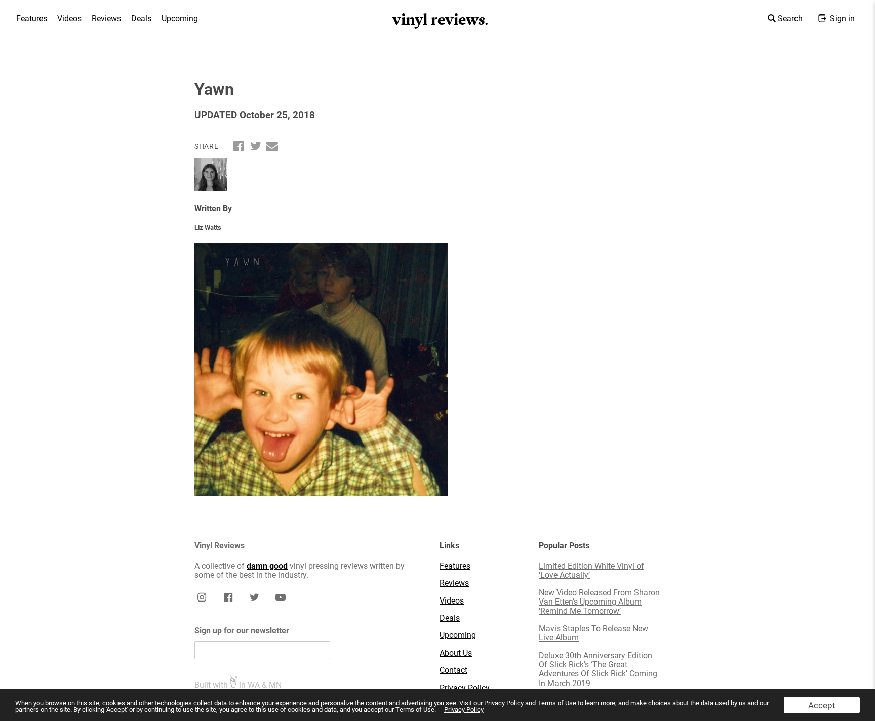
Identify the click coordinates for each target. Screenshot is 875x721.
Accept (822, 705)
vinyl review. (440, 19)
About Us (456, 652)
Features (31, 18)
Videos (69, 18)
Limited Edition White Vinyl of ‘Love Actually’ (591, 570)
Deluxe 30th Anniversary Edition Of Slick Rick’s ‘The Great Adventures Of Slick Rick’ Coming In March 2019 (598, 669)
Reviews (106, 18)
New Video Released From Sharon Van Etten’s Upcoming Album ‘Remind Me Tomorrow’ (599, 602)
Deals (141, 18)
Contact (453, 669)
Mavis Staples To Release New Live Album (593, 633)
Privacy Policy (464, 709)
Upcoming (180, 18)
